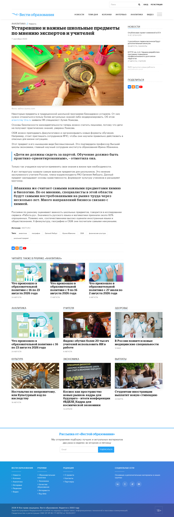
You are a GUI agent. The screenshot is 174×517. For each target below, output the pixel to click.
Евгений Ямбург (51, 233)
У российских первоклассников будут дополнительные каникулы (144, 42)
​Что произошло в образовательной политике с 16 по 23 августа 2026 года (26, 288)
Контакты (69, 477)
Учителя (142, 61)
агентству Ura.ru (21, 119)
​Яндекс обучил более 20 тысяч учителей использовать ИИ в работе (86, 344)
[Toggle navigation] (159, 14)
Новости (79, 15)
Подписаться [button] (106, 449)
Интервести (44, 490)
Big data (42, 493)
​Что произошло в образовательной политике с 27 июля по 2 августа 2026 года (105, 288)
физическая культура (97, 233)
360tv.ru (25, 227)
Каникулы (143, 46)
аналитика (23, 233)
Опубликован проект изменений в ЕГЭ (144, 32)
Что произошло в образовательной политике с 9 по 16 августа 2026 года (63, 288)
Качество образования (148, 71)
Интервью (121, 15)
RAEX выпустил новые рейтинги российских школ (141, 68)
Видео (150, 15)
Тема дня (93, 15)
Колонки (107, 15)
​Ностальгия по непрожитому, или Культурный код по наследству (34, 395)
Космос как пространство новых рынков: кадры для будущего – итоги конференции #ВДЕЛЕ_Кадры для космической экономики (86, 398)
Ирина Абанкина (68, 233)
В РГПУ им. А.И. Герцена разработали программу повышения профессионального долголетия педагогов (144, 55)
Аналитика (137, 15)
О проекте (69, 474)
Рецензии (17, 488)
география (36, 233)
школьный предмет (21, 238)
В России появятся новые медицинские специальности (137, 342)
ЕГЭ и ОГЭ (137, 35)
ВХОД (146, 4)
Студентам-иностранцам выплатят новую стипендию (136, 393)
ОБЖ (82, 233)
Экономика (44, 480)
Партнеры (69, 481)
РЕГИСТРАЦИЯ (156, 4)
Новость (32, 23)
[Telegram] (20, 248)
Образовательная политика (46, 476)
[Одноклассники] (17, 248)
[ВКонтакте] (13, 248)
